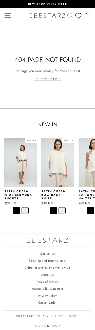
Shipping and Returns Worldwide (47, 267)
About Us (47, 274)
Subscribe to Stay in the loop (46, 316)
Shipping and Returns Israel (47, 260)
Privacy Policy (47, 295)
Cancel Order (47, 302)
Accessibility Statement (47, 288)
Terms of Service (47, 282)
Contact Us (47, 253)
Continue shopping (47, 78)
